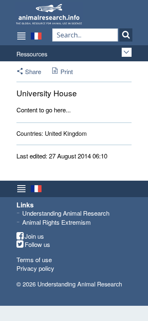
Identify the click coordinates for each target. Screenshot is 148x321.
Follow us (37, 244)
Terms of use (34, 259)
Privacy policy (35, 268)
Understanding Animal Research (65, 213)
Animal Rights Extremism (56, 222)
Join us (34, 236)
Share (33, 71)
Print (66, 71)
